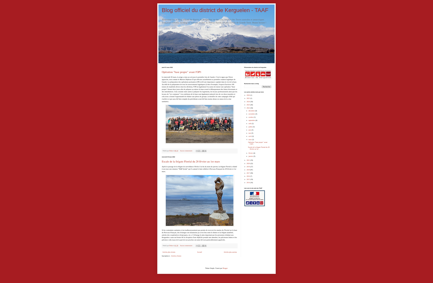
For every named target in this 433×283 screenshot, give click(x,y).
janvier (251, 156)
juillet (251, 127)
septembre (252, 120)
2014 (248, 182)
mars (250, 139)
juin (250, 130)
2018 (248, 170)
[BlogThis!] (199, 151)
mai (250, 133)
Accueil (199, 252)
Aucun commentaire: (186, 151)
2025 (248, 98)
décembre (252, 111)
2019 (248, 167)
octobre (251, 117)
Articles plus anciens (230, 252)
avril (250, 136)
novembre (252, 114)
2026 (248, 95)
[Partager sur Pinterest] (205, 151)
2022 (248, 108)
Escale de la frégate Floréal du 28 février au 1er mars (191, 161)
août (250, 123)
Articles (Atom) (176, 256)
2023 (248, 105)
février (251, 153)
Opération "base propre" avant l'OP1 (181, 72)
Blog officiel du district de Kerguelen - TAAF (215, 10)
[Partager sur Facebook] (203, 151)
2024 (248, 101)
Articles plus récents (168, 252)
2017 (248, 173)
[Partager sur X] (201, 151)
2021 (248, 160)
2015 (248, 179)
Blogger (225, 268)
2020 (248, 163)
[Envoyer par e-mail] (197, 151)
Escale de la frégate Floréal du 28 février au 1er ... (258, 148)
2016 (248, 176)
